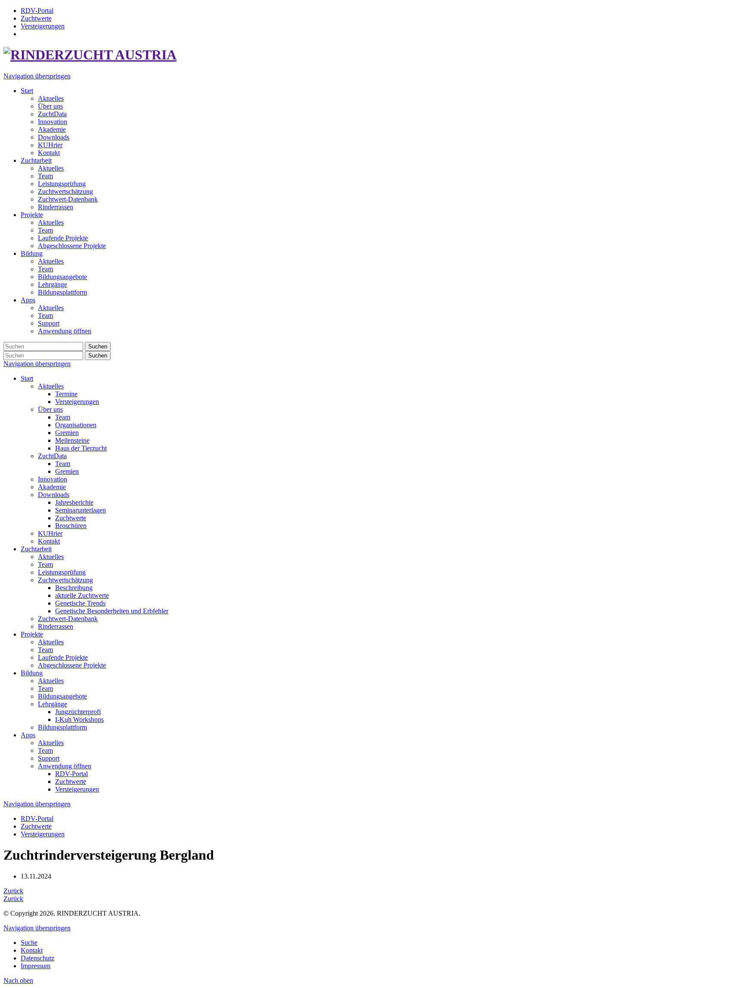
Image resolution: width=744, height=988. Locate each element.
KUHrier (50, 533)
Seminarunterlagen (80, 510)
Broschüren (71, 525)
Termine (66, 394)
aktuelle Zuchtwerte (82, 595)
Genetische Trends (80, 603)
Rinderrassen (55, 626)
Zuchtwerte (70, 518)
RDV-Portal (71, 773)
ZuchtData (52, 456)
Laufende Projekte (63, 657)
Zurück (13, 891)
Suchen (97, 346)
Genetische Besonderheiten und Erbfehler (111, 611)
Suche (29, 942)
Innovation (52, 479)
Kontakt (49, 541)
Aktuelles (51, 386)
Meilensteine (72, 440)
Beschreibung (74, 587)
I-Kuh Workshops (79, 719)
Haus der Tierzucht (81, 448)
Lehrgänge (52, 704)
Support (48, 758)
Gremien (67, 432)
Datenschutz (37, 958)
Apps (28, 735)
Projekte (32, 634)
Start (27, 378)
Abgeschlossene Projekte (72, 665)
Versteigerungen (77, 401)
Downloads (53, 494)
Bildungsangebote (62, 696)
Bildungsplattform (62, 727)
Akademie (52, 487)
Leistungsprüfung (62, 572)
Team (62, 417)
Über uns (50, 409)
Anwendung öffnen (64, 766)
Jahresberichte (74, 502)
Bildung (32, 673)
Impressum (35, 965)
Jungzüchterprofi (78, 711)
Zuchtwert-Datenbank (68, 618)
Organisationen (75, 425)
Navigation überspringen (37, 76)
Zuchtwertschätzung (65, 580)
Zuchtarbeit (36, 549)
